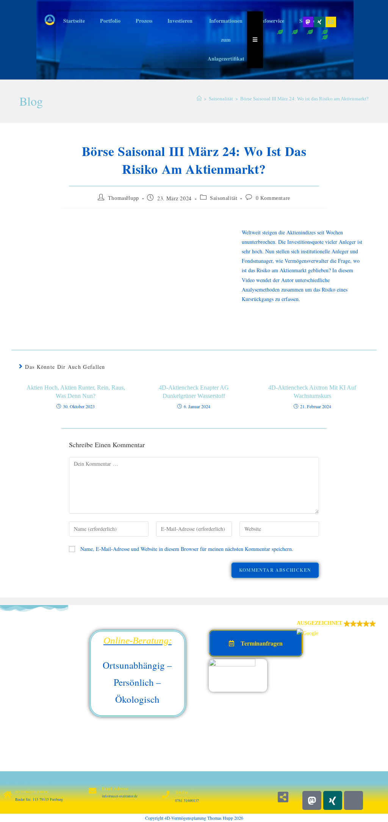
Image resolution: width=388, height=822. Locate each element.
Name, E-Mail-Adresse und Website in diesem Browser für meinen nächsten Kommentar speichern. (186, 548)
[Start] (199, 98)
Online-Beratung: (137, 640)
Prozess (144, 21)
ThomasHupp (123, 198)
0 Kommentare (273, 198)
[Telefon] (165, 795)
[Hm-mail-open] (353, 800)
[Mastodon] (308, 22)
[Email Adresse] (92, 791)
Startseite (74, 21)
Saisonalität (223, 198)
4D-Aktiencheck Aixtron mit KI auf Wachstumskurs (312, 391)
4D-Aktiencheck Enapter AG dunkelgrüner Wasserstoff (194, 391)
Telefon (181, 792)
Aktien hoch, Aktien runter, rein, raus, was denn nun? (76, 391)
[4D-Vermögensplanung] (7, 795)
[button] (340, 628)
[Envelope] (330, 22)
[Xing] (319, 22)
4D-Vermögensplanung (32, 791)
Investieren (179, 21)
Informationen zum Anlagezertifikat (226, 39)
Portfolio (110, 21)
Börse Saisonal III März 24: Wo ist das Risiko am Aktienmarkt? (304, 98)
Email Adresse (115, 788)
